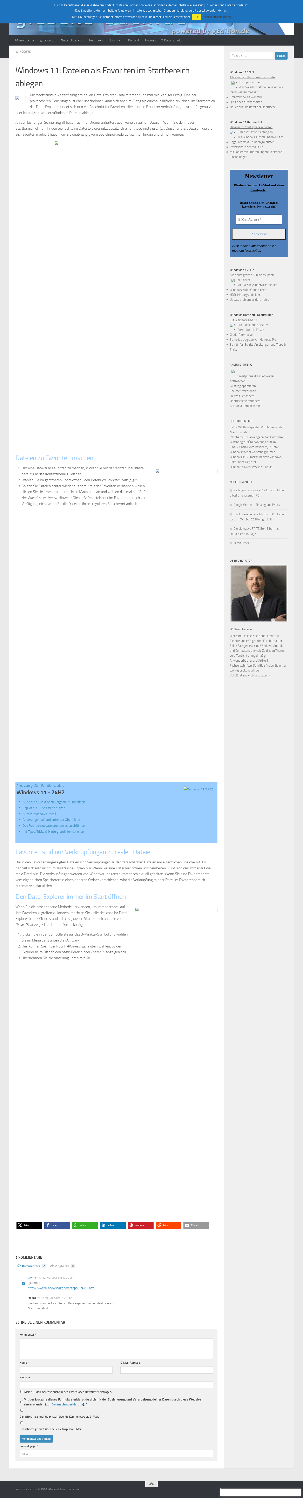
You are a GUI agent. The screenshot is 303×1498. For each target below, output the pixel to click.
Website (25, 1377)
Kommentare (33, 1266)
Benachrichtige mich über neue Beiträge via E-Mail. (51, 1429)
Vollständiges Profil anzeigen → (250, 675)
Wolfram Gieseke (241, 629)
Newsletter (252, 250)
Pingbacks (64, 1266)
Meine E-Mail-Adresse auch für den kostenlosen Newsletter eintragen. (68, 1392)
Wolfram (33, 1277)
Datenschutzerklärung (216, 17)
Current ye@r (29, 1446)
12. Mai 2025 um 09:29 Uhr (56, 1298)
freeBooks (96, 40)
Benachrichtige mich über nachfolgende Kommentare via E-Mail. (59, 1416)
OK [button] (196, 17)
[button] (29, 1225)
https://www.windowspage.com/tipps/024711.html (61, 1288)
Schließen (298, 1491)
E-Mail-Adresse (131, 1362)
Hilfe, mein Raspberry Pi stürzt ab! (251, 467)
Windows (23, 52)
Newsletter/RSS (72, 40)
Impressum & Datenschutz (163, 40)
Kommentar (28, 1334)
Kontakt (133, 40)
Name (24, 1362)
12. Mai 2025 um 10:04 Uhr (58, 1277)
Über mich (115, 40)
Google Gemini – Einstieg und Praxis (257, 505)
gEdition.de (47, 40)
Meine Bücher (24, 40)
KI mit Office (241, 543)
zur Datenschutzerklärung (64, 1404)
